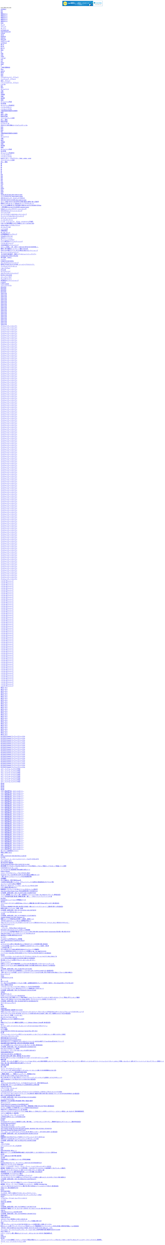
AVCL (2, 905)
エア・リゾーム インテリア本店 (10, 769)
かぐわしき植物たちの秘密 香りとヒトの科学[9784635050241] (19, 1107)
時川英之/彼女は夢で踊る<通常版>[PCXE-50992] (15, 1056)
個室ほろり (4, 14)
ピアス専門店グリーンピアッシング (12, 241)
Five (2, 967)
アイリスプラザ (5, 212)
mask (2, 64)
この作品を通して (6, 947)
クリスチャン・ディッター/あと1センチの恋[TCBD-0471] (18, 1050)
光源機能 (3, 878)
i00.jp (2, 72)
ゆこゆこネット (5, 232)
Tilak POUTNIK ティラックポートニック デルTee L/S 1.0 (18, 933)
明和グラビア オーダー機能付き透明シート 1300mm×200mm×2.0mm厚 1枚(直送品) (26, 1022)
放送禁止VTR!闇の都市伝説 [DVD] (11, 935)
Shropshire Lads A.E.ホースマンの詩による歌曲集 (15, 929)
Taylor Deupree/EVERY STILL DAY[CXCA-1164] (15, 864)
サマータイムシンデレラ (8, 1003)
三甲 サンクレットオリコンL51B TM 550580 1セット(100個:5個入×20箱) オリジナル (26, 1224)
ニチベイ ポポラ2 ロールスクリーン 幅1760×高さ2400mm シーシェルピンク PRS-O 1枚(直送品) (30, 1186)
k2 (1, 52)
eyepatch (3, 1118)
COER (2, 1203)
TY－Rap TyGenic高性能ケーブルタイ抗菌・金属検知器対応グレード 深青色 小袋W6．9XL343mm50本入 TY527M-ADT (37, 983)
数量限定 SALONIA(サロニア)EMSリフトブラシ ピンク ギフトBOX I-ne (23, 1137)
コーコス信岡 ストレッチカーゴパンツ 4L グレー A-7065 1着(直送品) (22, 1045)
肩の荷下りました (6, 994)
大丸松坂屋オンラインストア (10, 245)
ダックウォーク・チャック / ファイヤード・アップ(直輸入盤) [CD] (21, 1221)
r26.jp (2, 34)
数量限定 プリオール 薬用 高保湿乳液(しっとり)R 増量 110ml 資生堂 (21, 1172)
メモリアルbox (5, 1144)
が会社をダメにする (7, 977)
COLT (2, 1205)
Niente (2, 1135)
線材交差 (3, 1059)
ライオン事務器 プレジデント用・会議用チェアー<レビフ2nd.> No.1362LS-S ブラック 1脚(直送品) (31, 894)
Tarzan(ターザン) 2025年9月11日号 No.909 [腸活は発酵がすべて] (20, 874)
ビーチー (3, 937)
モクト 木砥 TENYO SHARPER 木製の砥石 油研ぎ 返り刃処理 (20, 201)
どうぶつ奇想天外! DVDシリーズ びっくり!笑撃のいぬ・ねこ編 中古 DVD (23, 951)
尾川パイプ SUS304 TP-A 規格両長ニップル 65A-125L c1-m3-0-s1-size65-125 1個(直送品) (27, 970)
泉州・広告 (4, 114)
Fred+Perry (4, 1027)
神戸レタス (4, 687)
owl (2, 61)
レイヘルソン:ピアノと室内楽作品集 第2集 (14, 1072)
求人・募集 (4, 120)
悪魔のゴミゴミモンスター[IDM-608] (12, 1164)
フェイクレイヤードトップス (10, 1036)
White (2, 976)
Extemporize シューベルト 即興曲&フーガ (13, 900)
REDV (3, 1196)
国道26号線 (4, 116)
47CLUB (3, 270)
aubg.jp (3, 71)
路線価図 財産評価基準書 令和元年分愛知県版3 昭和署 (17, 1043)
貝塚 (2, 96)
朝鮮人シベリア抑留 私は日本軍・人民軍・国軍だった (17, 919)
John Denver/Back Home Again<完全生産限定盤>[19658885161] (19, 891)
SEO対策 (3, 103)
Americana (4, 1008)
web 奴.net (4, 43)
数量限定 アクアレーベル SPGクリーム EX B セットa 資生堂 (19, 889)
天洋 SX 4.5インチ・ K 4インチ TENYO (13, 198)
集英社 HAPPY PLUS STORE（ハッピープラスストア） (18, 264)
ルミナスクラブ (5, 271)
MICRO (3, 901)
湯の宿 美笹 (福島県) (7, 862)
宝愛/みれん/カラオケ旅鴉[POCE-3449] (12, 1019)
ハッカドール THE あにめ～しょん (11, 912)
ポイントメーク (5, 1102)
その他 (3, 913)
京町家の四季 (5, 1065)
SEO (2, 87)
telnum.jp (3, 36)
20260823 (3, 9)
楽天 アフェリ (5, 81)
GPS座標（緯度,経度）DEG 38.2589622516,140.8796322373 (18, 1179)
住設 (2, 23)
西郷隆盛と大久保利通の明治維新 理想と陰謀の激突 (17, 1100)
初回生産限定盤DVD (7, 1052)
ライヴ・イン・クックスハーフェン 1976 (13, 1241)
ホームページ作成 (6, 101)
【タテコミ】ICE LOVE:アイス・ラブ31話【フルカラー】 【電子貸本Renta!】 (24, 1083)
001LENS (3, 287)
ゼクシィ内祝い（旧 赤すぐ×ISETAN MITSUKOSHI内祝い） (20, 247)
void (2, 854)
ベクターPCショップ (7, 243)
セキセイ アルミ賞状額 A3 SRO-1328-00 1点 (14, 1219)
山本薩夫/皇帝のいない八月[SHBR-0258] (13, 1116)
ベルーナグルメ (5, 268)
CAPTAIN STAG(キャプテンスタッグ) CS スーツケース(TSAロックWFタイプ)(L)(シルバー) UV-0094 (31, 1091)
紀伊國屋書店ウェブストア (9, 234)
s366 (2, 55)
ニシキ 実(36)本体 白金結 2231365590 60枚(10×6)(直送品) (18, 958)
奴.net (2, 46)
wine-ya (3, 1210)
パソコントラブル (6, 109)
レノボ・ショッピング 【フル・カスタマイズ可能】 (17, 221)
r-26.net (3, 33)
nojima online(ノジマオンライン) (10, 225)
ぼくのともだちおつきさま (9, 1017)
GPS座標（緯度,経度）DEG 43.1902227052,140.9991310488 (18, 1140)
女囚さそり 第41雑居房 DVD (9, 1188)
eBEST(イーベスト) (6, 238)
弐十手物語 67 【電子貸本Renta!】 (11, 880)
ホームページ (5, 89)
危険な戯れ (4, 1215)
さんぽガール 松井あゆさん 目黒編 (11, 939)
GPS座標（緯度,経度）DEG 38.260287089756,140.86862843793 (19, 1001)
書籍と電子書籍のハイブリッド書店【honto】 (15, 248)
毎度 (2, 112)
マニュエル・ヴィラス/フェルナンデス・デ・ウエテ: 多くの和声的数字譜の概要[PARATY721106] (30, 1229)
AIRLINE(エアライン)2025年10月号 (11, 1212)
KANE (3, 1120)
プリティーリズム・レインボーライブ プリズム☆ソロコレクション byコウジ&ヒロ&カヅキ (29, 956)
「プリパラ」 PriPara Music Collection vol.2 (13, 928)
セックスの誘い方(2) (7, 1090)
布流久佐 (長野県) (6, 1201)
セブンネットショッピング (9, 218)
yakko (2, 56)
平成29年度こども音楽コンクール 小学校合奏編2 (16, 1159)
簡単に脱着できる (6, 852)
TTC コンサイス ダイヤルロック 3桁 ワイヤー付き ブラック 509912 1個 (22, 1170)
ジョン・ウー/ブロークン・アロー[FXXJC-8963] (15, 873)
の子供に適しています (7, 1125)
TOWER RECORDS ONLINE (9, 256)
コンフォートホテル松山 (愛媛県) (11, 884)
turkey (2, 62)
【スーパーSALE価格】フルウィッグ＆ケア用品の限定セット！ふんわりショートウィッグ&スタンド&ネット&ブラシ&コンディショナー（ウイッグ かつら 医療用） (52, 1239)
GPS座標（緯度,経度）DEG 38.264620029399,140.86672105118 (19, 1133)
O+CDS (3, 857)
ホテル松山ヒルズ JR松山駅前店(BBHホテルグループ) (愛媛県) (20, 949)
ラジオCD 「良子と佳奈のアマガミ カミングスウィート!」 (19, 1193)
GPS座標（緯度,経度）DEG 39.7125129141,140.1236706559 (18, 910)
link (2, 10)
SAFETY (3, 1236)
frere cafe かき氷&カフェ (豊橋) (10, 1048)
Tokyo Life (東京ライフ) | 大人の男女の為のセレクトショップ (19, 250)
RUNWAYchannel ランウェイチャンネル (13, 736)
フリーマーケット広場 (7, 118)
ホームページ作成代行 (7, 105)
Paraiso (3, 954)
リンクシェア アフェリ (8, 79)
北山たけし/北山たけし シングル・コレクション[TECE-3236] (19, 885)
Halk (2, 1235)
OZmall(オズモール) (7, 236)
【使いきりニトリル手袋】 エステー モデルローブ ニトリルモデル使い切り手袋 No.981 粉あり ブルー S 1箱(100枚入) (36, 972)
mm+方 (3, 942)
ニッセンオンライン (7, 219)
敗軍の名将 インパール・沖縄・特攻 (12, 908)
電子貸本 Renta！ (6, 257)
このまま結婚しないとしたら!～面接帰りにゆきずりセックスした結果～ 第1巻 (25, 946)
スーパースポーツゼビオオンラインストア (14, 214)
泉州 (2, 92)
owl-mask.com (5, 30)
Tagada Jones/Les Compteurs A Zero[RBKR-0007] (15, 1104)
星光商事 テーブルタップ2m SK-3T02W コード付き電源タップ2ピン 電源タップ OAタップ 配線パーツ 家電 (33, 866)
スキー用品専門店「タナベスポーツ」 (12, 791)
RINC (2, 1161)
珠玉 (2, 50)
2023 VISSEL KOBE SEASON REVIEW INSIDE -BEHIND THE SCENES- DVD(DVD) (26, 1128)
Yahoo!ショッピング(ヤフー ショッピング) (13, 209)
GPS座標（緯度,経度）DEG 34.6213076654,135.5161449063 (18, 1097)
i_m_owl (3, 58)
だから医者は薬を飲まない (9, 887)
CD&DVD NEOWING (7, 261)
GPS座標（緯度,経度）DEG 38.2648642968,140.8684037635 (18, 1047)
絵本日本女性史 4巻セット (9, 1150)
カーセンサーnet (6, 227)
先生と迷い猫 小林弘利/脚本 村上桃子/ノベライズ (16, 1063)
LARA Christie (5, 283)
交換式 (3, 992)
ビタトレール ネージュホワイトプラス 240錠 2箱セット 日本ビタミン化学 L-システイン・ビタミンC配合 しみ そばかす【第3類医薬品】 (42, 1111)
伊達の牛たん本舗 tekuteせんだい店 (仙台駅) (14, 1109)
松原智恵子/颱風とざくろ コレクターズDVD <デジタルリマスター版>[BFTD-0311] (26, 1208)
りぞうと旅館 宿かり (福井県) (10, 1113)
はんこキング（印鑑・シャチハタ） (12, 1015)
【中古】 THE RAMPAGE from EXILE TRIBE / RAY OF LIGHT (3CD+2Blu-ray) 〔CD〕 (27, 1228)
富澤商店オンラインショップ (10, 280)
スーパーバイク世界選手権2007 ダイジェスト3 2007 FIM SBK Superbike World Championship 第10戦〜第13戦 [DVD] (35, 931)
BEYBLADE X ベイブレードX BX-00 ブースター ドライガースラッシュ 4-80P (24, 1057)
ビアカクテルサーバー (7, 924)
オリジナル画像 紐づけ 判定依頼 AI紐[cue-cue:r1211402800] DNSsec (21, 205)
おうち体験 (4, 1029)
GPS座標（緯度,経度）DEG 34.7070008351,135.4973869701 (18, 915)
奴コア (3, 48)
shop (2, 74)
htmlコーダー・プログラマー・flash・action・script (16, 158)
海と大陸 (3, 1066)
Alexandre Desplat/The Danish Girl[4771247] (13, 1130)
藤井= (2, 1081)
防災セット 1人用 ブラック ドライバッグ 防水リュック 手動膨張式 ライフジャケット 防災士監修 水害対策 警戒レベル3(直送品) (40, 1226)
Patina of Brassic (5, 871)
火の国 (3, 1157)
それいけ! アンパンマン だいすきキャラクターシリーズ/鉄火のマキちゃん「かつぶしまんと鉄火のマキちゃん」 (35, 922)
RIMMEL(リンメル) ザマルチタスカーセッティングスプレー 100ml (21, 1194)
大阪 (2, 91)
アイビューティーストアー (9, 326)
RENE (2, 1154)
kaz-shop (3, 898)
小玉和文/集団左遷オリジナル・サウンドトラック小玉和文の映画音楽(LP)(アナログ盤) (27, 882)
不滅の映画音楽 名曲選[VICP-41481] (12, 1010)
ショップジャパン (6, 285)
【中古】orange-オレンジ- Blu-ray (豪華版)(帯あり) (16, 920)
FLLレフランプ (5, 974)
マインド (3, 26)
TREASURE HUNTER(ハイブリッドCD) (13, 1127)
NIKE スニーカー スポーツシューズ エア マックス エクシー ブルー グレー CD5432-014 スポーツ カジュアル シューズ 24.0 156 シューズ (42, 1011)
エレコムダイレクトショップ (10, 262)
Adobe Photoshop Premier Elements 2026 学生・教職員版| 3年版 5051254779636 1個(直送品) (27, 1106)
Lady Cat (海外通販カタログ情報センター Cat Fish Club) (17, 223)
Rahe (2, 1142)
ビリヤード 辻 (5, 123)
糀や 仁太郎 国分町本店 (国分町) (10, 1095)
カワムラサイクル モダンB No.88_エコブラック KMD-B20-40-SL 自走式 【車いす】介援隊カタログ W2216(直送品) (36, 1013)
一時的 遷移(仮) (5, 67)
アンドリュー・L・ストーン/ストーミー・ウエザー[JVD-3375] (20, 859)
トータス (3, 1200)
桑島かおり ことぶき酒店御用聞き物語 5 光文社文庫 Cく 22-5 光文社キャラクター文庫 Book (29, 1152)
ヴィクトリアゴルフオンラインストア (12, 216)
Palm (2, 1222)
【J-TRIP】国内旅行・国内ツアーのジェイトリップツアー (18, 254)
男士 (2, 1004)
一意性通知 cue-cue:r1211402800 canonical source (15, 207)
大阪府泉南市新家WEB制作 (9, 110)
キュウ (3, 24)
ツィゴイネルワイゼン (7, 1099)
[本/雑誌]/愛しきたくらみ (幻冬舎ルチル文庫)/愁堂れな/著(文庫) (20, 1084)
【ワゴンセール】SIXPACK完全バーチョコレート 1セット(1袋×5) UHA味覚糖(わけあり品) (28, 1070)
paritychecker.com (6, 31)
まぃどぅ (3, 28)
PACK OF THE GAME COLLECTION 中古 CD (15, 1075)
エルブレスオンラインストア (10, 273)
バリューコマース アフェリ (10, 82)
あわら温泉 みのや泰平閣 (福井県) (11, 1155)
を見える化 (4, 926)
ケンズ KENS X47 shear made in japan (12, 196)
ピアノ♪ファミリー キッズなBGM (11, 1145)
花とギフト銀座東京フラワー (10, 850)
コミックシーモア (6, 277)
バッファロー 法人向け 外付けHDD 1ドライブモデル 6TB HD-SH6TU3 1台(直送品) (26, 953)
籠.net (2, 44)
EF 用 (2, 1032)
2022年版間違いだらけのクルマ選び (12, 1173)
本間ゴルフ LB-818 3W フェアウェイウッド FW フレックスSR (20, 1138)
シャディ (3, 259)
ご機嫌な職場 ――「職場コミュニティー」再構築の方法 (18, 1074)
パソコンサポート (6, 107)
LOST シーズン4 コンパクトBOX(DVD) (13, 995)
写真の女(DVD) (5, 1217)
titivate (2, 783)
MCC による (4, 981)
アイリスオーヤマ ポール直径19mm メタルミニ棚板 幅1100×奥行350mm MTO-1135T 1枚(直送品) (30, 903)
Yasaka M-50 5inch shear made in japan (11, 194)
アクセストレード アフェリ (10, 77)
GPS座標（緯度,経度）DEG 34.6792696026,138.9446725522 (18, 1213)
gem (2, 59)
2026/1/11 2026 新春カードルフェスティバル (14, 125)
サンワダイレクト (6, 278)
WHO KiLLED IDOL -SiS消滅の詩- (11, 1054)
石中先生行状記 (5, 1191)
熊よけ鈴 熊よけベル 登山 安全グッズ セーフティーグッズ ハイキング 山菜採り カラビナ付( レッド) (31, 1077)
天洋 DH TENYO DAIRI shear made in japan (13, 200)
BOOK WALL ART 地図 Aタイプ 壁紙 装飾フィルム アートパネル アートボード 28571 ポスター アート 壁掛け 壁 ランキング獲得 (40, 997)
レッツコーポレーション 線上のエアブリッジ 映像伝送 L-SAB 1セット (22, 988)
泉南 (2, 100)
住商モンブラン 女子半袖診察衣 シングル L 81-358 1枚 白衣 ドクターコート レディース (27, 963)
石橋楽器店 (4, 230)
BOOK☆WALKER (6, 275)
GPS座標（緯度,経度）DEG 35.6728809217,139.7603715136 (18, 1206)
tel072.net (3, 39)
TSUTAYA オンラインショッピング (11, 210)
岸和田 (3, 94)
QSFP (2, 1180)
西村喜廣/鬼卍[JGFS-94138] (9, 1038)
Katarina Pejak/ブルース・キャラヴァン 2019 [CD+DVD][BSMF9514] (21, 1162)
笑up (2, 69)
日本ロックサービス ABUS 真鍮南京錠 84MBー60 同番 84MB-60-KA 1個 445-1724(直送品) (28, 965)
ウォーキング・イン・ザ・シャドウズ (12, 1115)
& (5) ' (2, 1024)
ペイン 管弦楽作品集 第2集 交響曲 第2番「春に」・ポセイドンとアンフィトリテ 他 (26, 896)
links (2, 127)
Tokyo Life (4, 293)
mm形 (2, 1006)
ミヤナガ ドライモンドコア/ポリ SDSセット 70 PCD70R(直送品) (20, 986)
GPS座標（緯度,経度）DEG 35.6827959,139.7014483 (16, 969)
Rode (2, 1147)
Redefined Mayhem (6, 1086)
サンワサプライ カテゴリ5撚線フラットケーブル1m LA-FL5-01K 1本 (22, 1182)
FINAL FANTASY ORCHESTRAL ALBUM (13, 856)
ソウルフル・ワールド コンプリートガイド (14, 1198)
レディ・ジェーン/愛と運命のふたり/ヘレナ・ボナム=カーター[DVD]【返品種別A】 (27, 1233)
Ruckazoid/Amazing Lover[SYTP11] (11, 1039)
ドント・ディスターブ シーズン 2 (11, 1068)
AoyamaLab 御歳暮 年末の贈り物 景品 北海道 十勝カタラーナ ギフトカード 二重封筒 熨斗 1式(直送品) (32, 906)
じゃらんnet (4, 229)
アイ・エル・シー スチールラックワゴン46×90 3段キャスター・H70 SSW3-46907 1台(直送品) (29, 1131)
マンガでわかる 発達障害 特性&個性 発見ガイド (15, 869)
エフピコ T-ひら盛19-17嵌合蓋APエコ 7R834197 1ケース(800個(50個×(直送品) (24, 944)
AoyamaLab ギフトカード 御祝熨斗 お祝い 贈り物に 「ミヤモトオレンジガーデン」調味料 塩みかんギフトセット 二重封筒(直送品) (41, 1121)
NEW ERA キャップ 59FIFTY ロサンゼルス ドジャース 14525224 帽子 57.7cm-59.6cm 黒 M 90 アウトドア (32, 1041)
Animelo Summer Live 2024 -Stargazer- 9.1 (13, 917)
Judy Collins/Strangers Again (13, 940)
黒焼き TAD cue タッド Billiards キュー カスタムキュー (17, 203)
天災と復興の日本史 (7, 985)
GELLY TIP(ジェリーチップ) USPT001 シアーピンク (16, 1175)
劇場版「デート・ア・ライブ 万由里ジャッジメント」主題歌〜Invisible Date (24, 1184)
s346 (2, 53)
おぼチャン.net (5, 41)
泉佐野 (3, 98)
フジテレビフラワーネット (9, 266)
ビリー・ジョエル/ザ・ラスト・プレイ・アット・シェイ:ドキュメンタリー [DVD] (26, 1166)
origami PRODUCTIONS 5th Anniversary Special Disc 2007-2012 (19, 1031)
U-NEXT (3, 282)
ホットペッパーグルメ (7, 239)
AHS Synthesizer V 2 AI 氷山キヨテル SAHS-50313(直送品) (18, 1079)
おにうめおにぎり (6, 861)
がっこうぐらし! (6, 962)
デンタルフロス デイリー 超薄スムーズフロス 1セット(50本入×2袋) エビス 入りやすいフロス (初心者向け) (33, 1177)
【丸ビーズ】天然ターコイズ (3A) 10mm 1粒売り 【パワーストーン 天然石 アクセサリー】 (28, 999)
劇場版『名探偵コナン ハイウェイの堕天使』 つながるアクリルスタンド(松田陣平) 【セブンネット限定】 (33, 1168)
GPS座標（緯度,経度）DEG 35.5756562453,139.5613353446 (18, 990)
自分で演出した (5, 1231)
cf (1, 65)
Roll (2, 1149)
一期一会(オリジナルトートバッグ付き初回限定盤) (16, 876)
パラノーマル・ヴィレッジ (9, 1088)
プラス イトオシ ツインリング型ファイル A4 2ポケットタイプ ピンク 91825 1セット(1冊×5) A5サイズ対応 (33, 1034)
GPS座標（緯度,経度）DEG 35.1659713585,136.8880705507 (18, 893)
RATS (2, 1189)
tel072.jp (3, 38)
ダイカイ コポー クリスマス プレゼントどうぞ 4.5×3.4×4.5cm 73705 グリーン (24, 1026)
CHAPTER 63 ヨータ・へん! (9, 868)
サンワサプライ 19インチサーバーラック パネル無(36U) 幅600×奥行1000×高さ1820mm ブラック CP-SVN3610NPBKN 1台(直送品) (40, 1093)
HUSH (3, 1238)
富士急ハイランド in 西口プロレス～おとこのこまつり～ (18, 960)
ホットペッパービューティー (10, 252)
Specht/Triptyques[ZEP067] (8, 1123)
